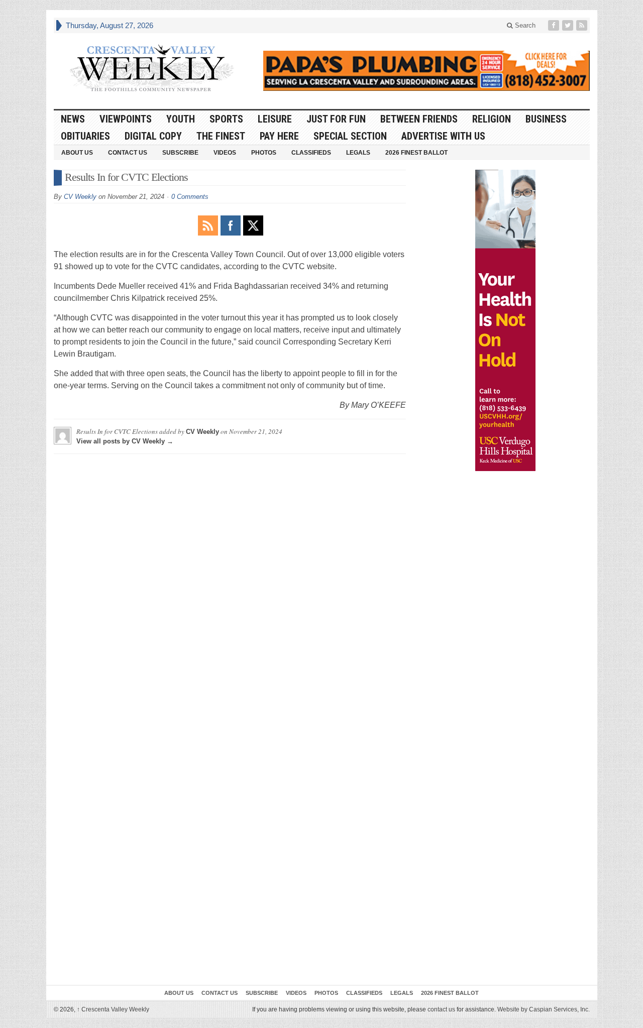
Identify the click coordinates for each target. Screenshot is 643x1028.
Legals (358, 152)
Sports (226, 119)
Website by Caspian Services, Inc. (543, 1009)
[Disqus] (230, 587)
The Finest (220, 136)
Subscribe (180, 152)
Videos (224, 152)
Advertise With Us (443, 136)
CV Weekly (80, 196)
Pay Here (279, 136)
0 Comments (189, 196)
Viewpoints (125, 119)
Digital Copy (153, 136)
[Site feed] (583, 25)
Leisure (275, 119)
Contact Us (127, 152)
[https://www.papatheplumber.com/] (426, 71)
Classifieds (311, 152)
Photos (263, 152)
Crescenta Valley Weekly (113, 1009)
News (73, 119)
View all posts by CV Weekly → (124, 441)
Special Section (350, 136)
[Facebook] (555, 25)
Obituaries (85, 136)
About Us (77, 152)
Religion (491, 119)
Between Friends (419, 119)
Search (524, 25)
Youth (180, 119)
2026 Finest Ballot (416, 152)
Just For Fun (336, 119)
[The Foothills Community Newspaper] (152, 68)
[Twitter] (569, 25)
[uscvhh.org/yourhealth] (505, 320)
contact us (441, 1009)
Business (546, 119)
